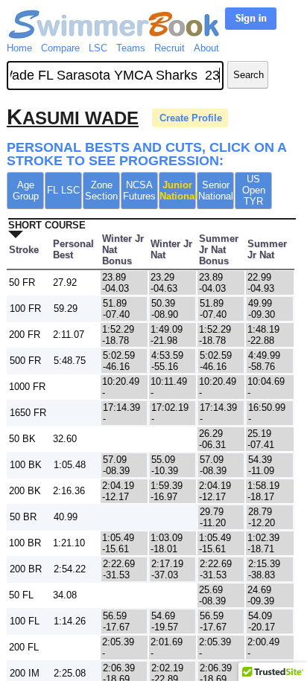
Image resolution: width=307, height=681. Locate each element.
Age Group (26, 190)
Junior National (177, 190)
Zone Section (101, 190)
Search (248, 74)
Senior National (215, 190)
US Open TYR (253, 190)
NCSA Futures (139, 190)
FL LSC (63, 190)
